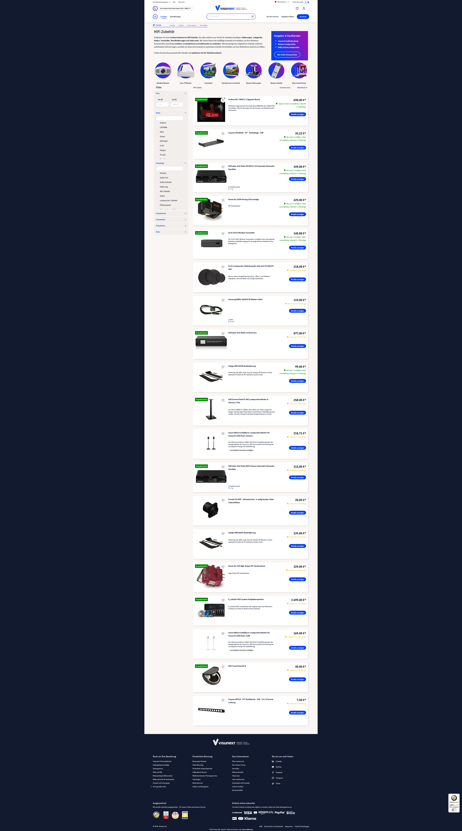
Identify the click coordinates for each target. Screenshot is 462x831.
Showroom (181, 2)
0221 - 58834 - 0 (185, 8)
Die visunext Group (238, 765)
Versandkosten (247, 829)
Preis (158, 93)
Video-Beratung (197, 765)
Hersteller (235, 768)
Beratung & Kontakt (199, 761)
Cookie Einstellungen (302, 826)
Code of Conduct (237, 787)
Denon (162, 136)
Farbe (158, 232)
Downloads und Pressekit (241, 783)
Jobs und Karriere (238, 779)
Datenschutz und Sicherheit (273, 826)
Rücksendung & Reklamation (163, 776)
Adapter (163, 173)
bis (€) (174, 99)
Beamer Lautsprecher (287, 44)
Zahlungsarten (158, 768)
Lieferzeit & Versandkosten (162, 761)
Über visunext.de (238, 761)
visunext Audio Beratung (288, 41)
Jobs (174, 2)
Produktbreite (161, 213)
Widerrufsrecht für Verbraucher (163, 779)
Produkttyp (160, 163)
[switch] (454, 809)
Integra (163, 150)
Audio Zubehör (166, 182)
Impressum (289, 826)
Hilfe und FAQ (157, 772)
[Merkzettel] (297, 8)
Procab (163, 155)
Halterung (164, 187)
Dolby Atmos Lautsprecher (288, 47)
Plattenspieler (165, 205)
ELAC (162, 145)
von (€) (160, 99)
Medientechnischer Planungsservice (204, 776)
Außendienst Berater (199, 772)
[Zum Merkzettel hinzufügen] (223, 100)
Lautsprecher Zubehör (168, 200)
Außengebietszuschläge (161, 765)
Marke (158, 113)
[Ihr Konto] (303, 8)
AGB (260, 826)
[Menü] (155, 16)
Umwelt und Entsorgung (161, 783)
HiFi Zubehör (165, 191)
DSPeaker (164, 141)
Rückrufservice (197, 783)
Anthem (163, 123)
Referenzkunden (237, 772)
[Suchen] (253, 16)
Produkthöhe (160, 219)
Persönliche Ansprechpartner (202, 768)
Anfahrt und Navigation (200, 787)
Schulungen (196, 779)
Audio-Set (164, 177)
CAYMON (163, 127)
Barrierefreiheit (237, 790)
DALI (162, 132)
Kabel (162, 196)
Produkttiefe (160, 226)
